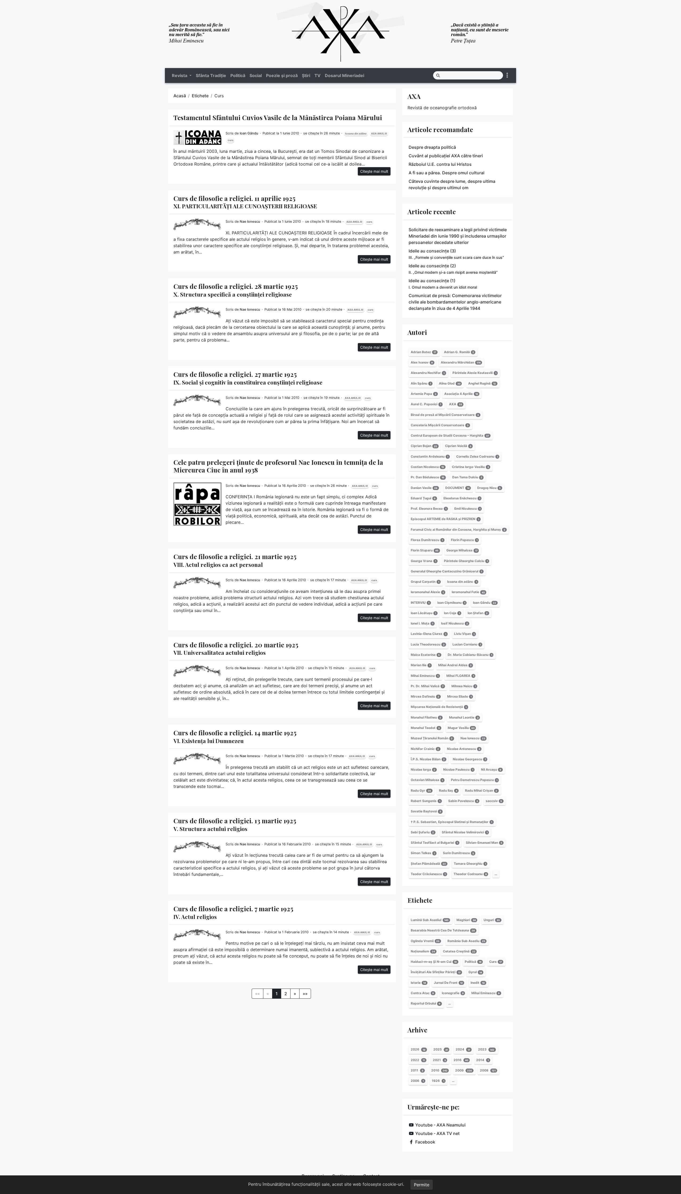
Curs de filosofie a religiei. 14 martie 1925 (234, 736)
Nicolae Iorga (423, 769)
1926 (438, 1081)
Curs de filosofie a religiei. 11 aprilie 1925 (245, 202)
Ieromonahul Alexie (427, 592)
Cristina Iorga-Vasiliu (470, 467)
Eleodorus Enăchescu (461, 498)
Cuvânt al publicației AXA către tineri (446, 155)
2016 (461, 1060)
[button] (295, 994)
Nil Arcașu (491, 769)
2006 (417, 1081)
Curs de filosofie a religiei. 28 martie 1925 (235, 290)
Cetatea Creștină (459, 951)
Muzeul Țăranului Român (431, 738)
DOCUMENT (457, 488)
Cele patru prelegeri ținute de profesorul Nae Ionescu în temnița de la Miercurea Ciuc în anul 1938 (278, 466)
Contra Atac (422, 993)
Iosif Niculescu (454, 623)
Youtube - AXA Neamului (440, 1125)
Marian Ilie (420, 665)
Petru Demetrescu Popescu (474, 780)
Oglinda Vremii (425, 941)
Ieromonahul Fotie (468, 592)
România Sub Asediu (466, 941)
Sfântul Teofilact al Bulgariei (434, 843)
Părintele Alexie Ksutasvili (474, 373)
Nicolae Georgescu (469, 759)
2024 (463, 1050)
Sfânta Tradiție (211, 75)
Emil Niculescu (467, 508)
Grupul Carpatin (425, 582)
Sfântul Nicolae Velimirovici (465, 832)
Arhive (417, 1030)
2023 (486, 1050)
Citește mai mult (374, 171)
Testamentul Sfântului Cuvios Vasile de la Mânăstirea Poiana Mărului (277, 117)
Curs (495, 962)
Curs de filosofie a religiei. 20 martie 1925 (235, 648)
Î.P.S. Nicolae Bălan (428, 759)
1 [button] (277, 993)
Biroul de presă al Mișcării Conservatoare (445, 415)
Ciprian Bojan (424, 446)
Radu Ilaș (448, 790)
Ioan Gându (249, 133)
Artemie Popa (423, 394)
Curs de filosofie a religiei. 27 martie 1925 (247, 378)
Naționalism (423, 951)
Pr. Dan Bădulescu (427, 477)
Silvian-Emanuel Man (484, 843)
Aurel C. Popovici (426, 404)
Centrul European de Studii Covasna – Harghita (450, 435)
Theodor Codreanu (470, 874)
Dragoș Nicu (489, 488)
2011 (417, 1070)
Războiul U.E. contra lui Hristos (440, 164)
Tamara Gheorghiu (470, 864)
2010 (439, 1070)
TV (317, 75)
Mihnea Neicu (463, 686)
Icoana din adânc (356, 133)
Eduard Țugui (423, 498)
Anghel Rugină (482, 383)
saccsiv (494, 801)
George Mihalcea (461, 550)
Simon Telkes (423, 853)
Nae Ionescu (250, 221)
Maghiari (466, 920)
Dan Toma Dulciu (467, 477)
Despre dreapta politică (432, 147)
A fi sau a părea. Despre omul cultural (446, 172)
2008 (488, 1070)
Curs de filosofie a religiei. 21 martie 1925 (234, 560)
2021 (439, 1060)
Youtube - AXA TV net (437, 1133)
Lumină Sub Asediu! (430, 920)
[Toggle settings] (507, 75)
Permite (421, 1184)
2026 (418, 1050)
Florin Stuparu (424, 550)
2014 (482, 1060)
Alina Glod (449, 383)
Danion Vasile (424, 488)
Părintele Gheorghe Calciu (466, 561)
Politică (237, 75)
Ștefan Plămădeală (428, 864)
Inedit (478, 983)
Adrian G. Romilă (459, 352)
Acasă (179, 95)
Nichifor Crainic (425, 749)
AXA (414, 96)
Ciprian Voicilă (458, 446)
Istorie (418, 983)
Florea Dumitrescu (427, 540)
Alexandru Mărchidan (461, 362)
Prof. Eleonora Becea (428, 508)
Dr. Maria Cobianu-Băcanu (470, 655)
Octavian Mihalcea (427, 780)
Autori (417, 332)
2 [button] (285, 993)
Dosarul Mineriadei (344, 75)
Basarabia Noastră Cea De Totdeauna (443, 930)
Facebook (425, 1142)
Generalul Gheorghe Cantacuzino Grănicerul (446, 571)
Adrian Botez (423, 352)
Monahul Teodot (425, 728)
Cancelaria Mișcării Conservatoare (439, 425)
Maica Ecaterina (425, 655)
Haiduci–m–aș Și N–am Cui (434, 962)
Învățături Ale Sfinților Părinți (435, 972)
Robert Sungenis (425, 801)
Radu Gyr (421, 790)
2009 (463, 1070)
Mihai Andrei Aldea (455, 665)
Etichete (200, 95)
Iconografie (453, 993)
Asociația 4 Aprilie (461, 394)
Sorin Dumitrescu (458, 853)
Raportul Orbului (425, 1003)
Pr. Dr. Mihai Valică (427, 686)
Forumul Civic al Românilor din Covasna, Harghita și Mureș (458, 529)
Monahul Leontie (464, 717)
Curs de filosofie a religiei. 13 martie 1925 (234, 824)
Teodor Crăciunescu (428, 874)
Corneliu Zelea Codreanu (477, 456)
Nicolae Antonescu (463, 749)
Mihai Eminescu (424, 676)
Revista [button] (180, 75)
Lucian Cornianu (466, 644)
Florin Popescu (464, 540)
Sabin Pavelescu (463, 801)
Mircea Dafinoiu (425, 696)
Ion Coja (452, 613)
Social (256, 75)
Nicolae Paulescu (458, 769)
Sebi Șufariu (422, 832)
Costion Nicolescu (427, 467)
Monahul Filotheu (426, 717)
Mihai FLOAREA (460, 676)
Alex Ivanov (422, 362)
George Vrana (423, 561)
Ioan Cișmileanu (451, 603)
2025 (440, 1050)
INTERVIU (420, 603)
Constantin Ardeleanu (429, 456)
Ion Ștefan (478, 613)
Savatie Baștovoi (426, 811)
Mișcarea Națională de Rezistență (439, 707)
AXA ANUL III (379, 133)
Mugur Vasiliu (461, 728)
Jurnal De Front (448, 983)
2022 (418, 1060)
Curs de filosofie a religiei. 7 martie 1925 (233, 912)
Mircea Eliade (459, 696)
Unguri (492, 920)
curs (230, 140)
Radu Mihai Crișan (481, 790)
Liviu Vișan (464, 634)
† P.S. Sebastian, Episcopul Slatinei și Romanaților (451, 822)
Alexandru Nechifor (428, 373)
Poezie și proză (282, 75)
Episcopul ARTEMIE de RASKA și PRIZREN (445, 519)
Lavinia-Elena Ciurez (428, 634)
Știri (306, 75)
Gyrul (475, 972)
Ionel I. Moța (422, 623)
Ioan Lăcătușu (423, 613)
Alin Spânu (421, 383)
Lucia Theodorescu (428, 644)
